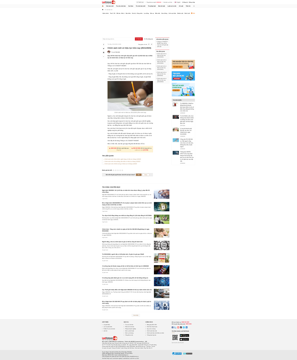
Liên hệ (105, 330)
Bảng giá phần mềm (152, 324)
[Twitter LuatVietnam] (184, 327)
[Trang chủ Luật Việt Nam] (108, 2)
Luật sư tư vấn (172, 6)
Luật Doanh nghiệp (117, 358)
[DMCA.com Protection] (187, 354)
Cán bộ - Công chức (137, 13)
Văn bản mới (109, 6)
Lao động (146, 13)
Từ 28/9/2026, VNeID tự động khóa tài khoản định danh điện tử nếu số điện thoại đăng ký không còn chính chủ (187, 107)
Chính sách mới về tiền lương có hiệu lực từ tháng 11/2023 (120, 163)
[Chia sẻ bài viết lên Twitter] (103, 48)
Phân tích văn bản (129, 326)
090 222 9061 (137, 148)
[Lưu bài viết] (103, 52)
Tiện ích (188, 6)
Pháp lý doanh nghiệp (130, 328)
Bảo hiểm (128, 13)
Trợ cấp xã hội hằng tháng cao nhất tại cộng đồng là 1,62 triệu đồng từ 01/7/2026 (127, 215)
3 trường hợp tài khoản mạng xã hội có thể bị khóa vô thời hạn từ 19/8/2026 (125, 266)
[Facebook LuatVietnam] (173, 327)
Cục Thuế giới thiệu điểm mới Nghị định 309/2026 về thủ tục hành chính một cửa (127, 289)
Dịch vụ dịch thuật (129, 330)
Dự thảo (130, 6)
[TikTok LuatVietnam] (181, 327)
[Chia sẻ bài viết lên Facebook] (103, 44)
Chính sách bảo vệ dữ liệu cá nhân (155, 333)
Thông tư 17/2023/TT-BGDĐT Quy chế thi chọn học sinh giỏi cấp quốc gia (162, 44)
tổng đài (119, 150)
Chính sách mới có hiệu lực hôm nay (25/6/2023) (161, 74)
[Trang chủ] (102, 6)
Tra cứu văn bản (121, 6)
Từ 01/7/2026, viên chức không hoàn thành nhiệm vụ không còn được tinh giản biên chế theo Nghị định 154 (187, 119)
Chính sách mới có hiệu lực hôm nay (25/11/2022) (161, 61)
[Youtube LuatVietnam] (178, 327)
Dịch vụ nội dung (129, 333)
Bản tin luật (161, 6)
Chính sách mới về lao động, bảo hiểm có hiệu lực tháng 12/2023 (122, 161)
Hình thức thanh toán (152, 326)
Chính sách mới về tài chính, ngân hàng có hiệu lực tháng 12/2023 (122, 159)
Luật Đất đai (126, 358)
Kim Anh (117, 52)
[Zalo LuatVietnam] (175, 327)
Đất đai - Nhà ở (120, 13)
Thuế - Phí (112, 13)
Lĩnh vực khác (172, 13)
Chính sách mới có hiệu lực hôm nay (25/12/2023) (161, 55)
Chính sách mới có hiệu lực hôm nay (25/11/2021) (161, 67)
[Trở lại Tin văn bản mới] (103, 56)
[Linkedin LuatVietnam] (186, 327)
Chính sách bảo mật (152, 330)
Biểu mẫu (157, 13)
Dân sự (152, 13)
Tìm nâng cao (149, 39)
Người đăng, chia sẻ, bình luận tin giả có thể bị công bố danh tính (122, 241)
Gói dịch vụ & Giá (167, 2)
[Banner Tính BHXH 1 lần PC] (183, 80)
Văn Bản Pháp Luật (107, 358)
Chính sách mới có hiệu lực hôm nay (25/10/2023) (161, 80)
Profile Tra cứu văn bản (109, 328)
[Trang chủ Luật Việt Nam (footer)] (109, 340)
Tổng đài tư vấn (129, 335)
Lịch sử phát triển (108, 326)
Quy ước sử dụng (151, 328)
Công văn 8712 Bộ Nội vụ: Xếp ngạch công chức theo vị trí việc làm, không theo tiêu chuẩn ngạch (186, 143)
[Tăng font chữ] (151, 44)
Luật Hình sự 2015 (134, 358)
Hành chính (106, 13)
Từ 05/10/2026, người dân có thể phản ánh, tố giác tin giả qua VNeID (123, 254)
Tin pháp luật (152, 6)
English (178, 2)
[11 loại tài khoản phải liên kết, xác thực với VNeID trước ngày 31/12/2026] (176, 129)
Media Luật (180, 13)
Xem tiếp (135, 315)
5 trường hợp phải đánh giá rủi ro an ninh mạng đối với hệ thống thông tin (125, 278)
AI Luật (181, 6)
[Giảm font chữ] (149, 44)
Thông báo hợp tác (151, 335)
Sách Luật (187, 13)
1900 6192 (114, 148)
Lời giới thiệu (107, 324)
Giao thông (164, 13)
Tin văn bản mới (140, 6)
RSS (194, 13)
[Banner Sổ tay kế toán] (183, 96)
